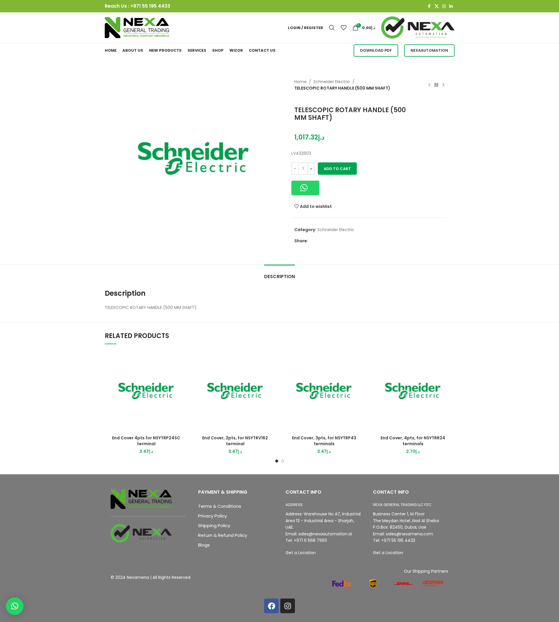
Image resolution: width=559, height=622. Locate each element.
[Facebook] (271, 606)
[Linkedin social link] (451, 6)
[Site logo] (137, 27)
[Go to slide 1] (276, 461)
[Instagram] (287, 606)
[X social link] (436, 6)
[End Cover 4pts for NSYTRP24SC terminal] (146, 391)
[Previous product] (429, 84)
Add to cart (337, 169)
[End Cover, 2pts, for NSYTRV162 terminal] (235, 391)
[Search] (332, 27)
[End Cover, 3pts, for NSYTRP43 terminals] (324, 391)
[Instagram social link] (443, 6)
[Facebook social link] (429, 6)
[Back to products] (436, 84)
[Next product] (443, 84)
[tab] (279, 274)
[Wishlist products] (343, 27)
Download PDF (376, 50)
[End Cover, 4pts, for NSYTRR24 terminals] (413, 391)
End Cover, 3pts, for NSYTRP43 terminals (324, 441)
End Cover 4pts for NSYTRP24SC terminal (146, 441)
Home (300, 82)
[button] (305, 188)
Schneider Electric (331, 82)
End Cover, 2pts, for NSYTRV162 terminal (235, 441)
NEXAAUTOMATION (429, 50)
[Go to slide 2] (282, 461)
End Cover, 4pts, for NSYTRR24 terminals (413, 441)
